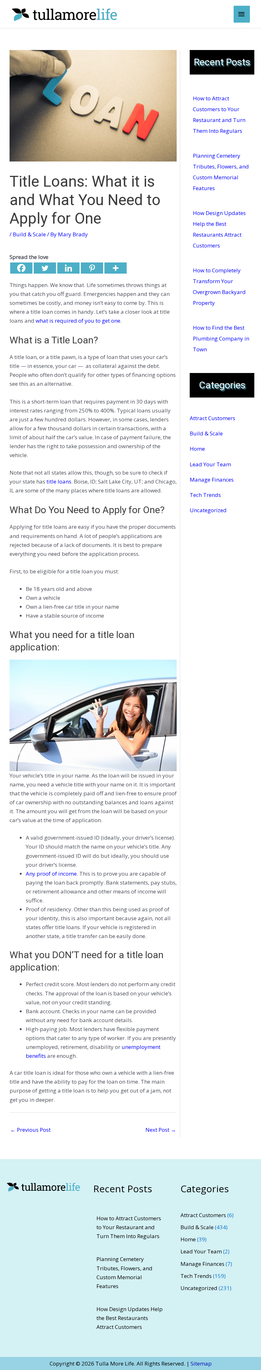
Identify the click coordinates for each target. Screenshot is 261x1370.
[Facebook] (21, 268)
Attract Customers (212, 418)
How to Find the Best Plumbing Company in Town (221, 338)
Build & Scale (29, 234)
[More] (115, 268)
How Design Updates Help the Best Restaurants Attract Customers (129, 1318)
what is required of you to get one (78, 320)
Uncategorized (208, 510)
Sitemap (201, 1363)
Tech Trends (205, 495)
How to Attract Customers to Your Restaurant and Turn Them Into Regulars (128, 1227)
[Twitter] (45, 268)
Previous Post (30, 1129)
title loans (58, 481)
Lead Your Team (210, 464)
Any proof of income (51, 873)
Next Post (160, 1129)
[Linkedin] (68, 268)
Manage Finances (212, 479)
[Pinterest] (92, 268)
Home (197, 448)
